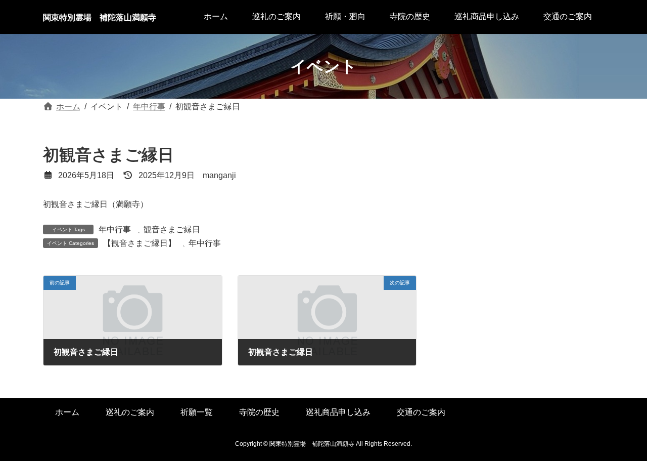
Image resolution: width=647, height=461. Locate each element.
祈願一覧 (196, 412)
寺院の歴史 (259, 412)
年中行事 (115, 229)
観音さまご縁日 (172, 229)
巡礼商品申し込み (338, 412)
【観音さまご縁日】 (139, 243)
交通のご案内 (421, 412)
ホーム (67, 412)
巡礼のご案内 (130, 412)
